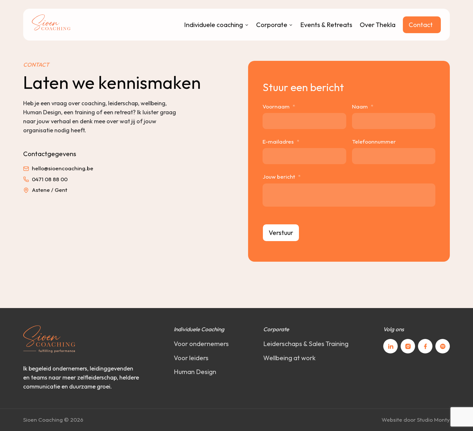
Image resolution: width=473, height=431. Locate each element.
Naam (362, 106)
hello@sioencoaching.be (62, 168)
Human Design (195, 372)
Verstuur (281, 233)
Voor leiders (191, 358)
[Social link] (390, 346)
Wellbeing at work (289, 358)
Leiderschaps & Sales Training (305, 344)
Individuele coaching (213, 25)
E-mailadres (281, 141)
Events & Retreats (326, 25)
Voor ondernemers (201, 344)
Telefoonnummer (374, 141)
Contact (421, 25)
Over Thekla (377, 25)
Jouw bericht (282, 176)
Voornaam (279, 106)
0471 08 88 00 (50, 179)
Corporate (271, 25)
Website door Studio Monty (416, 419)
